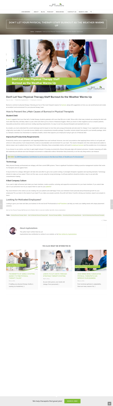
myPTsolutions (62, 203)
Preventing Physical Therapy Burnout (72, 215)
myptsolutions (25, 100)
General (39, 100)
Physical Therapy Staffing (55, 215)
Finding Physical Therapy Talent (19, 215)
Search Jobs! (72, 401)
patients (48, 186)
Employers (38, 31)
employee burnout (77, 145)
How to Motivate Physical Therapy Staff (38, 215)
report (9, 119)
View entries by (67, 234)
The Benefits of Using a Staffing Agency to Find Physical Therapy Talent (22, 276)
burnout (63, 105)
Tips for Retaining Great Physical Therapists (93, 215)
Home (32, 31)
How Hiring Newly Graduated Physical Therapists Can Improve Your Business (89, 276)
